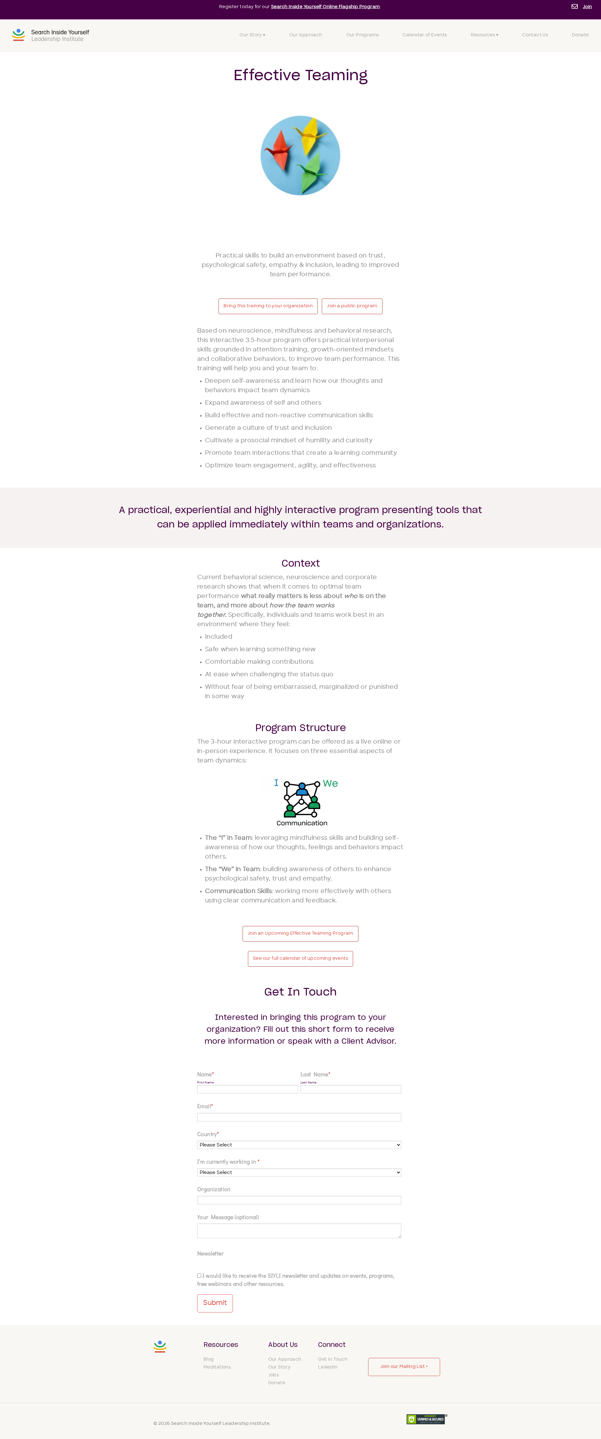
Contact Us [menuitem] (535, 35)
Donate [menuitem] (580, 35)
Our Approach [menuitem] (305, 35)
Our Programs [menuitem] (362, 35)
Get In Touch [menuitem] (332, 1359)
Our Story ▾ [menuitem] (252, 35)
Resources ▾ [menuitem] (484, 35)
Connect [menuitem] (332, 1345)
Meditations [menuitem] (217, 1367)
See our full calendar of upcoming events (300, 958)
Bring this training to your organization (268, 306)
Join (587, 7)
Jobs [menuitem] (273, 1375)
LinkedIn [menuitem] (327, 1367)
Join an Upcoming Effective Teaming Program (300, 933)
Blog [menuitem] (208, 1359)
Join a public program (352, 306)
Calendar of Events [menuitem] (425, 35)
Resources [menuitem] (220, 1345)
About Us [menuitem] (283, 1345)
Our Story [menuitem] (279, 1367)
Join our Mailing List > (404, 1366)
